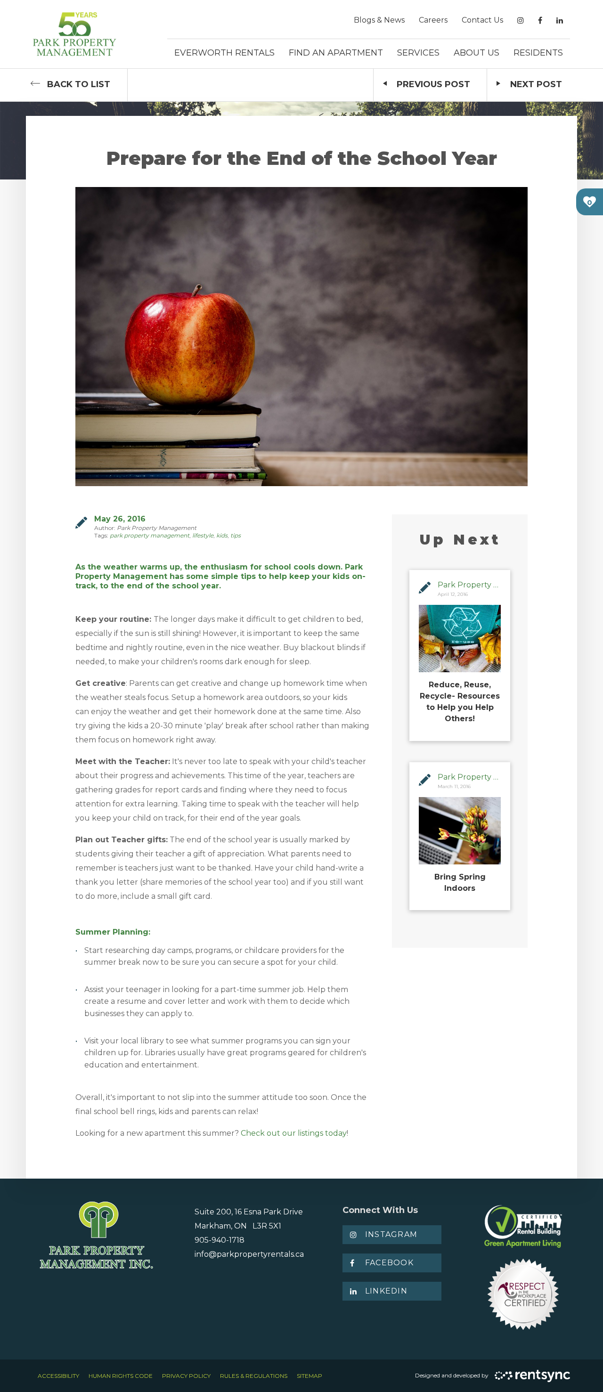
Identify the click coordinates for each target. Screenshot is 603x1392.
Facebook (389, 1262)
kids (222, 535)
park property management (149, 535)
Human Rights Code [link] (121, 1375)
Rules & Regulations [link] (253, 1375)
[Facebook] (540, 20)
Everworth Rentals (224, 53)
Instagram (391, 1234)
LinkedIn (386, 1290)
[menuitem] (379, 20)
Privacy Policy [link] (186, 1375)
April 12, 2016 (453, 594)
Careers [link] (433, 20)
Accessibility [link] (58, 1375)
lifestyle (202, 535)
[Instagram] (520, 20)
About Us (476, 53)
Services (418, 53)
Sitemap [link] (309, 1375)
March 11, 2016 (454, 786)
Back (78, 84)
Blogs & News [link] (379, 20)
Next (536, 84)
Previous (433, 84)
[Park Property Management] (74, 34)
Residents (538, 53)
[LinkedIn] (559, 20)
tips (235, 535)
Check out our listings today (294, 1133)
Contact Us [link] (482, 20)
